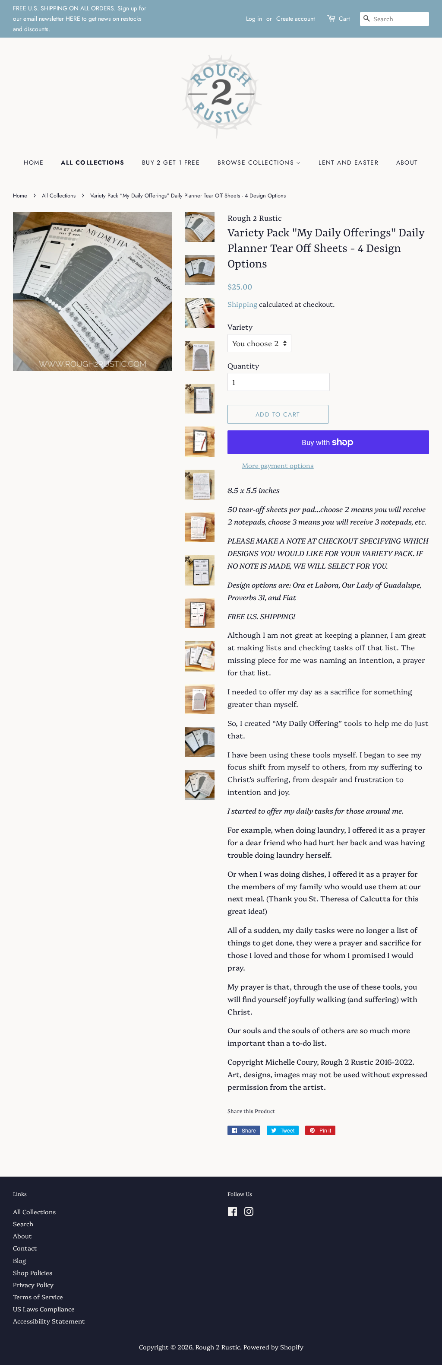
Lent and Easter (349, 162)
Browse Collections (257, 162)
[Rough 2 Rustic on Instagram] (248, 1213)
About (407, 162)
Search (23, 1223)
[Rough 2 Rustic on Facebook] (232, 1213)
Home (34, 162)
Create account (295, 18)
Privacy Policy (33, 1284)
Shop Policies (32, 1272)
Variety (240, 326)
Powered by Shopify (273, 1347)
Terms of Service (38, 1296)
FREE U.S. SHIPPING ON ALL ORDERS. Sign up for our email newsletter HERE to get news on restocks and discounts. (79, 18)
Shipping (242, 304)
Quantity (243, 365)
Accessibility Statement (49, 1321)
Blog (19, 1260)
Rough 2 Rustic (218, 1347)
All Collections (92, 162)
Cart (344, 18)
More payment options (278, 465)
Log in (254, 18)
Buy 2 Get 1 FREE (171, 162)
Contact (25, 1248)
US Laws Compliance (44, 1309)
